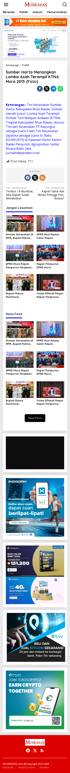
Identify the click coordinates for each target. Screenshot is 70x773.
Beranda (8, 767)
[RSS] (42, 178)
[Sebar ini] (40, 89)
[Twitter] (35, 178)
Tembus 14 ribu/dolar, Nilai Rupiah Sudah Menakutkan (20, 193)
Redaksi (44, 767)
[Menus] (6, 4)
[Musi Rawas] (36, 4)
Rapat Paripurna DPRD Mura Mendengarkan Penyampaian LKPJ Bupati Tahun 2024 (49, 265)
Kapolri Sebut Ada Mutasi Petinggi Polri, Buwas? (51, 193)
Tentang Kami (26, 767)
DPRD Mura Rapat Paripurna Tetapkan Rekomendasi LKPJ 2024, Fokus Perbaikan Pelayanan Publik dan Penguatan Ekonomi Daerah (19, 265)
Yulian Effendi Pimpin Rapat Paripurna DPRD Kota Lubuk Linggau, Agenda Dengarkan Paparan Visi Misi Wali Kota (50, 295)
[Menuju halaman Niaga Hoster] (35, 43)
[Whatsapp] (60, 89)
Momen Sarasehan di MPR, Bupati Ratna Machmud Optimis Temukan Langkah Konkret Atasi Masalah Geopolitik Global (19, 236)
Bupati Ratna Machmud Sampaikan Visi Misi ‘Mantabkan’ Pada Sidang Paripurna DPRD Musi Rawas (18, 295)
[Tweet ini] (47, 89)
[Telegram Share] (53, 89)
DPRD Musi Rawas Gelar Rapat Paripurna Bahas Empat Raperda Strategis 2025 (48, 236)
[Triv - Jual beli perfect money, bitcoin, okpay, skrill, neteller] (36, 637)
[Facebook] (27, 178)
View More (35, 418)
